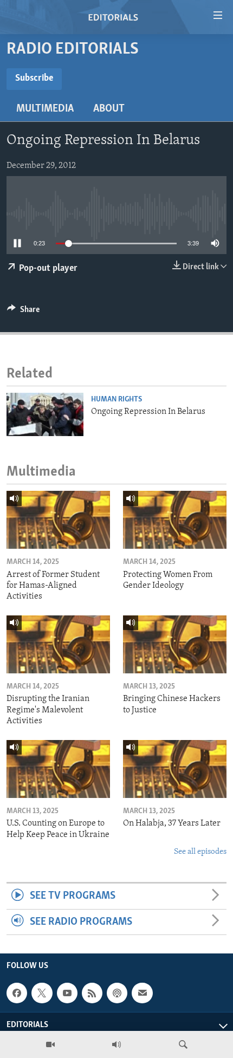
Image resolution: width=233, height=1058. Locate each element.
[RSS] (92, 993)
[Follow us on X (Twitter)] (41, 993)
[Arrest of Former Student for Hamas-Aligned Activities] (58, 520)
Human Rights (116, 399)
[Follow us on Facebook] (17, 993)
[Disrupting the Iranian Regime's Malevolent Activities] (58, 644)
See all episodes (200, 852)
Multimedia (45, 108)
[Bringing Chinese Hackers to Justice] (174, 644)
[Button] (23, 312)
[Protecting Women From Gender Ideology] (174, 520)
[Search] (183, 1044)
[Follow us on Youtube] (67, 993)
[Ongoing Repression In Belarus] (45, 414)
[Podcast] (117, 993)
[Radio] (116, 1044)
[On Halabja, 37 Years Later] (174, 769)
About (109, 108)
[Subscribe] (142, 993)
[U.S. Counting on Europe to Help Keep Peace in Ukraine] (58, 769)
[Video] (50, 1044)
